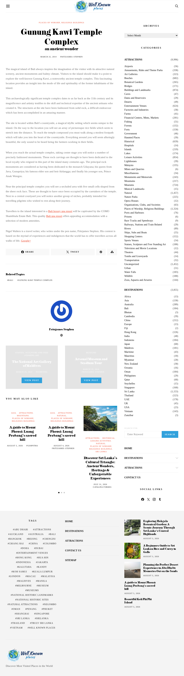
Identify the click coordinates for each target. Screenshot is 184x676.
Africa (127, 296)
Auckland (16, 534)
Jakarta (42, 562)
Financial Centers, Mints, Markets (141, 118)
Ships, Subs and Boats (135, 232)
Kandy (42, 567)
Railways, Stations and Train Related (143, 224)
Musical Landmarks (134, 189)
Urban (127, 268)
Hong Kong (130, 332)
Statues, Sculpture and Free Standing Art (145, 244)
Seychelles (129, 383)
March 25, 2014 (48, 57)
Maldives (129, 348)
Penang (32, 609)
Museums (91, 353)
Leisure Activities (100, 441)
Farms (127, 114)
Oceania (128, 368)
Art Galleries (130, 74)
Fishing (128, 122)
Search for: (131, 428)
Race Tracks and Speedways (138, 220)
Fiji (126, 328)
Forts (127, 129)
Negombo (50, 604)
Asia (13, 413)
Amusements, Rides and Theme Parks (143, 70)
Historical (108, 438)
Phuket (48, 609)
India (127, 336)
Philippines (130, 376)
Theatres (128, 252)
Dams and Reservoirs (135, 98)
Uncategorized (131, 264)
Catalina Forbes (102, 487)
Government (130, 133)
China (127, 320)
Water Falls (130, 272)
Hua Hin (43, 557)
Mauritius (129, 356)
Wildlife (128, 276)
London (15, 576)
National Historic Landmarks (32, 595)
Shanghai (22, 614)
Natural (61, 416)
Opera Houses (131, 201)
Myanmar (129, 360)
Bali (10, 280)
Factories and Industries (136, 110)
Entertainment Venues (135, 106)
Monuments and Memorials (138, 177)
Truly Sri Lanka (42, 623)
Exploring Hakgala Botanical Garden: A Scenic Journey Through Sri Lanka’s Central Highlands (159, 527)
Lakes (127, 153)
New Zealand (131, 364)
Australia (129, 304)
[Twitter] (148, 499)
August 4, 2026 (61, 446)
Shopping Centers (133, 236)
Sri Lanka (101, 452)
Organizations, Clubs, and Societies (142, 205)
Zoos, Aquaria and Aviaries (138, 280)
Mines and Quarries (134, 169)
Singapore (129, 387)
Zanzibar (128, 415)
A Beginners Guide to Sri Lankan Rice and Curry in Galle (159, 549)
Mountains (23, 416)
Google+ (26, 240)
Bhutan (128, 312)
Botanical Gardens (133, 82)
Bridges (128, 86)
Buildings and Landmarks (137, 90)
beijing (33, 539)
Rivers (127, 228)
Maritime (129, 352)
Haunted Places (132, 137)
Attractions (26, 413)
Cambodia (129, 316)
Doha (25, 548)
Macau (31, 576)
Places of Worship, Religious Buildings (61, 23)
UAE (127, 399)
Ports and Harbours (134, 213)
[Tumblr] (159, 499)
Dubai (39, 548)
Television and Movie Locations (140, 248)
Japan (127, 344)
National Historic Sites (33, 599)
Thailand (128, 395)
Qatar (127, 379)
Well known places (42, 628)
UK (126, 403)
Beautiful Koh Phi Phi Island (138, 601)
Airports (128, 66)
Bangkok (15, 539)
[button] (59, 492)
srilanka (42, 618)
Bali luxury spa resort (60, 211)
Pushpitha (41, 372)
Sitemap (70, 560)
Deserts (128, 102)
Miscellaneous (131, 173)
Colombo (50, 543)
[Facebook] (142, 499)
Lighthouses (130, 161)
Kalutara (25, 567)
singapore (42, 614)
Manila (42, 581)
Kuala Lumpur (43, 571)
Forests (128, 125)
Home (128, 448)
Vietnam (128, 411)
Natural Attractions (23, 604)
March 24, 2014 (24, 372)
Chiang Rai (16, 543)
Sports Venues (131, 240)
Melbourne (24, 585)
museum (43, 585)
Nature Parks (130, 197)
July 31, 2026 (100, 484)
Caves (127, 94)
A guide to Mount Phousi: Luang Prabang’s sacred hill (22, 433)
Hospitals (129, 145)
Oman (127, 372)
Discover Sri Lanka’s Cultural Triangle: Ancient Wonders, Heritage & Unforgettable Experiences (100, 468)
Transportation (131, 260)
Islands (127, 149)
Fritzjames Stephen (71, 57)
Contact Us (132, 477)
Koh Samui (20, 571)
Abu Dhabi (21, 529)
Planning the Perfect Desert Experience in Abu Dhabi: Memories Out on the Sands (160, 568)
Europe (128, 324)
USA (126, 407)
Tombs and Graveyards (136, 256)
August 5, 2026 (15, 446)
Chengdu (50, 539)
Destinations (133, 290)
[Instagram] (154, 499)
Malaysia (128, 165)
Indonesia (129, 340)
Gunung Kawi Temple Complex (35, 280)
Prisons (128, 216)
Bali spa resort (54, 216)
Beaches (128, 78)
